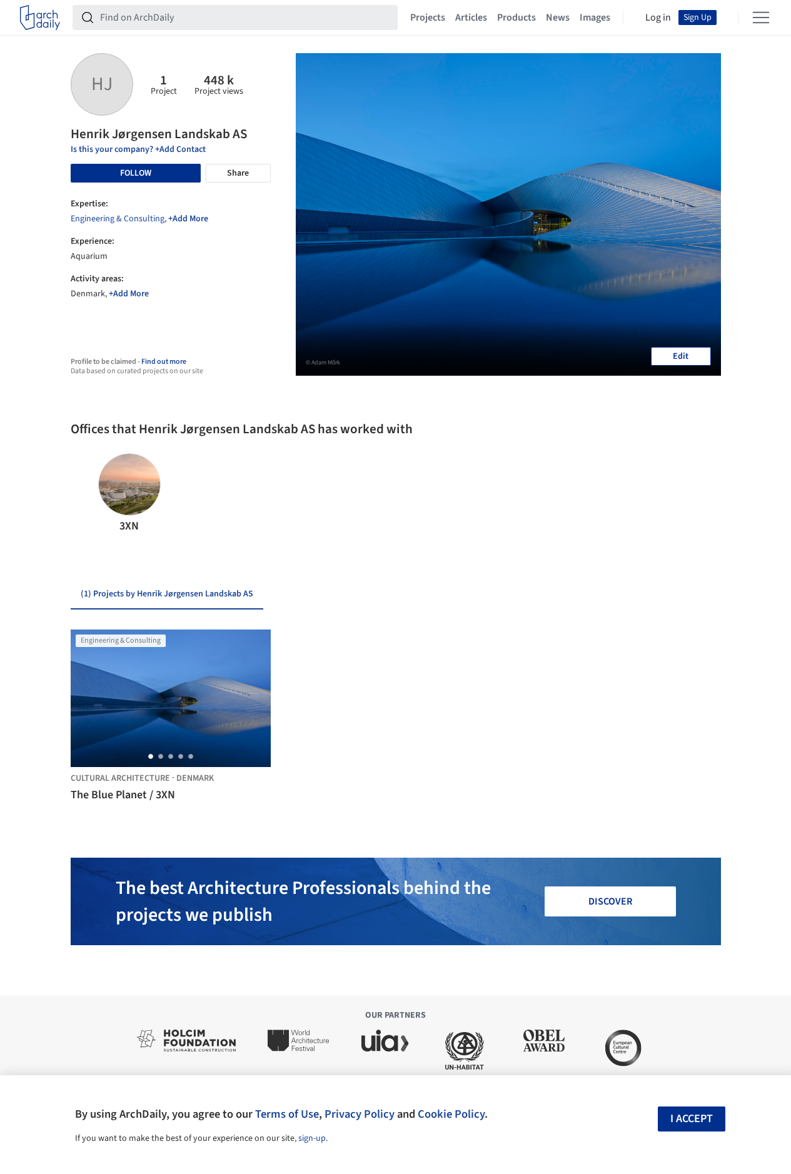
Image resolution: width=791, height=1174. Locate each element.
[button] (85, 493)
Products (516, 17)
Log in (658, 17)
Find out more (163, 361)
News (558, 17)
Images (595, 17)
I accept (691, 1118)
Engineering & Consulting (117, 219)
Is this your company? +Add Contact (138, 149)
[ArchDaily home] (40, 17)
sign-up (312, 1138)
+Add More (188, 219)
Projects (427, 17)
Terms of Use (287, 1114)
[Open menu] (761, 18)
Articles (471, 17)
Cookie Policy (451, 1114)
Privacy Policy (360, 1114)
